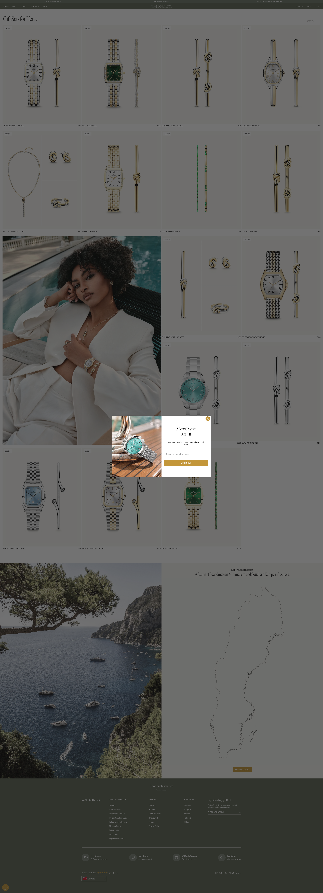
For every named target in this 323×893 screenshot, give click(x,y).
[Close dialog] (207, 418)
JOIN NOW (186, 463)
